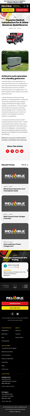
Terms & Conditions (9, 409)
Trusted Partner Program (9, 348)
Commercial (5, 341)
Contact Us (5, 369)
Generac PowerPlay (7, 358)
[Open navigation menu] (27, 6)
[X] (7, 151)
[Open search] (24, 6)
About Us (18, 330)
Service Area (19, 337)
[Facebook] (12, 151)
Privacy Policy (17, 409)
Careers (17, 334)
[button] (1, 270)
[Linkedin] (21, 151)
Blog (3, 365)
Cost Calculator (6, 355)
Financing (4, 362)
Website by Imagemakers (15, 411)
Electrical (4, 334)
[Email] (17, 151)
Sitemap (23, 409)
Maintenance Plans (7, 351)
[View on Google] (5, 266)
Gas (3, 337)
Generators (5, 330)
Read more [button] (7, 275)
